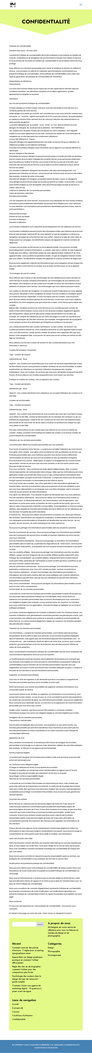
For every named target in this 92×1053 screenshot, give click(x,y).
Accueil (15, 1004)
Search (40, 924)
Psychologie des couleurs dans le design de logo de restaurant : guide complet (26, 979)
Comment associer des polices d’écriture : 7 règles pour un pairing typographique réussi (27, 950)
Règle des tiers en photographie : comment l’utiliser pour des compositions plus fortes (26, 969)
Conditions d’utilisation (22, 1015)
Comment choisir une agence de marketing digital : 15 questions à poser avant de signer (26, 988)
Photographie (54, 951)
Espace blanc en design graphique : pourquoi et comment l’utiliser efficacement (27, 960)
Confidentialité (18, 1019)
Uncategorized (54, 955)
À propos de (17, 1008)
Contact (15, 1011)
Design (51, 947)
